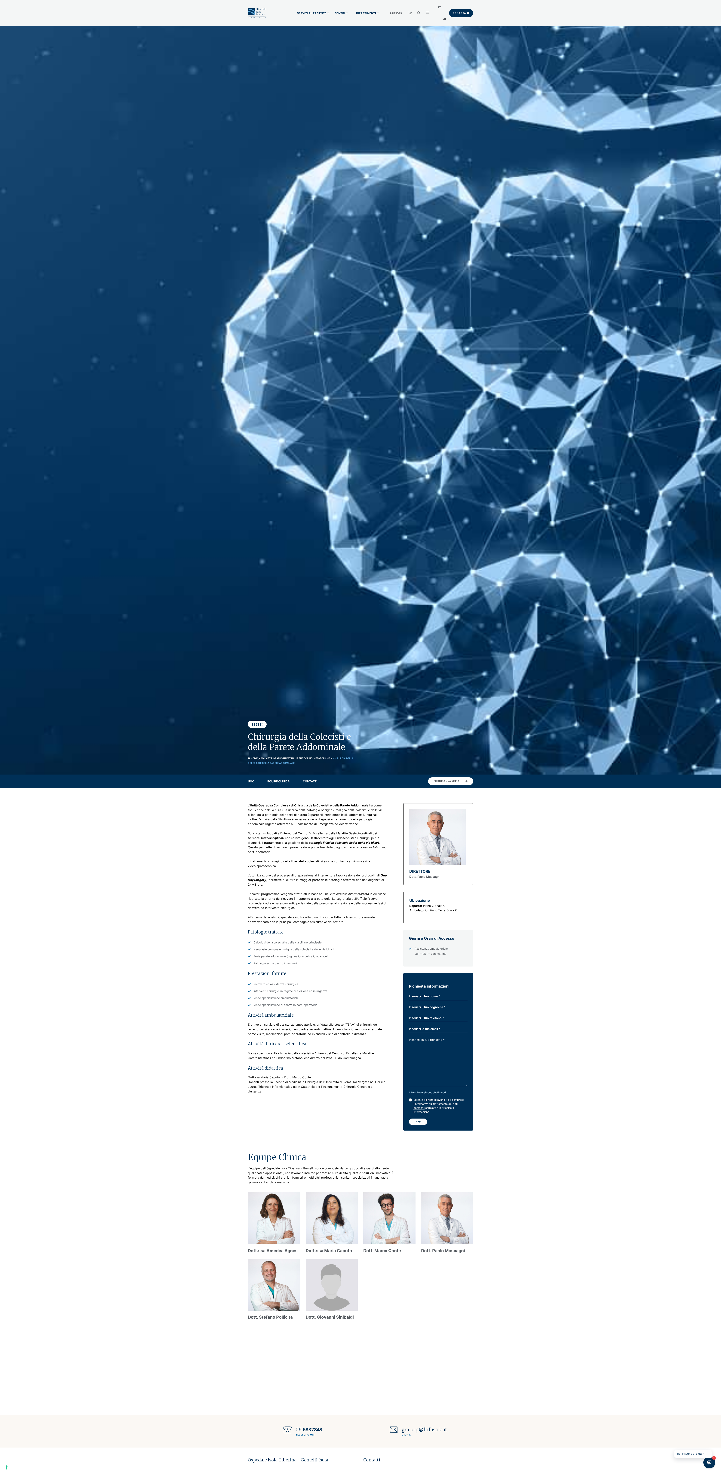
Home (254, 758)
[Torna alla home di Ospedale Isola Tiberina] (257, 13)
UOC (251, 781)
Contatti (310, 781)
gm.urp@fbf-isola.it (424, 1429)
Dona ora (459, 13)
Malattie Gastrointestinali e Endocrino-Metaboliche (295, 758)
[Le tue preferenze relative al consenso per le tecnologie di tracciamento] (6, 1467)
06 (309, 1429)
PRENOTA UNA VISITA (446, 781)
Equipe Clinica (278, 781)
